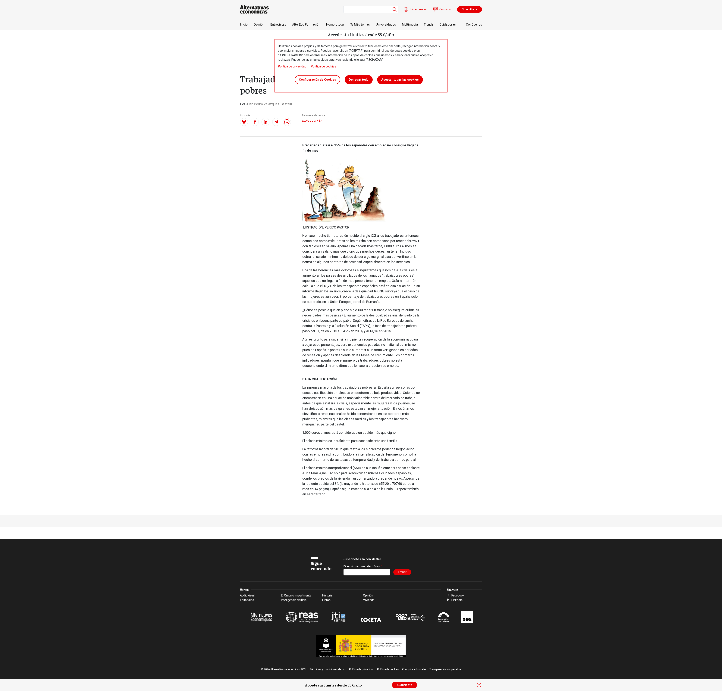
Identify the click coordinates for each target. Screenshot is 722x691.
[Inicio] (256, 9)
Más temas (362, 24)
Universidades (386, 24)
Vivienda (368, 600)
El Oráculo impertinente (296, 595)
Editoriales (247, 600)
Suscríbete (469, 9)
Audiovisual (247, 595)
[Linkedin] (265, 122)
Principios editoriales (414, 669)
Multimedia (410, 24)
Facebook (457, 595)
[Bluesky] (244, 122)
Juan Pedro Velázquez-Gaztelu (269, 104)
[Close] (479, 685)
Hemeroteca (335, 24)
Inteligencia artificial (294, 600)
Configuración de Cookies (317, 79)
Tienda (428, 24)
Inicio (244, 24)
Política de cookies (323, 66)
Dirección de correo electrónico (362, 566)
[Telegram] (276, 122)
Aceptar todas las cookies (400, 79)
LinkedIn (457, 600)
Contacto (445, 9)
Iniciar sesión (418, 9)
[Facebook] (255, 122)
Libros (326, 600)
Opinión (259, 24)
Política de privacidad (292, 66)
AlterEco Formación (306, 24)
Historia (327, 595)
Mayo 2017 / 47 (312, 120)
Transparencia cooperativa (445, 669)
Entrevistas (278, 24)
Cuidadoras (447, 24)
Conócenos (474, 24)
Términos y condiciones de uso (328, 669)
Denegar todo (359, 79)
